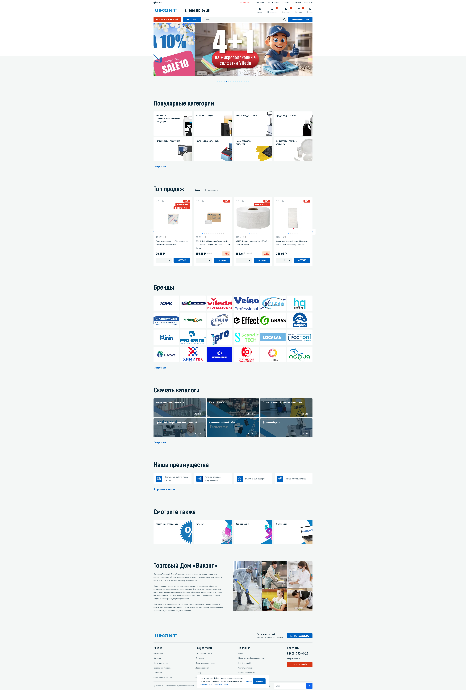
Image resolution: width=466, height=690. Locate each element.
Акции (240, 653)
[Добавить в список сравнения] (162, 201)
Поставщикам (273, 2)
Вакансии (157, 658)
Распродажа (245, 2)
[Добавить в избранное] (157, 201)
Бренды (199, 672)
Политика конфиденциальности (251, 658)
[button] (159, 50)
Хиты (197, 190)
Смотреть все (160, 166)
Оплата (286, 2)
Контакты (308, 2)
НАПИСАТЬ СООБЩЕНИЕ (299, 636)
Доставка (297, 2)
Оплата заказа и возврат (206, 663)
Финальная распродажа (163, 677)
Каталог (194, 19)
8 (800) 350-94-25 (197, 10)
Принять (259, 681)
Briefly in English (244, 663)
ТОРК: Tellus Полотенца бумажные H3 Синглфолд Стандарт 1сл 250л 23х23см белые (213, 244)
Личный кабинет (202, 668)
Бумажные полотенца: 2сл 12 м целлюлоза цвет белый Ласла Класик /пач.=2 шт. (372, 244)
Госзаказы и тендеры (162, 668)
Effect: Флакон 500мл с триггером (330, 241)
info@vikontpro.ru (293, 658)
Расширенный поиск (300, 19)
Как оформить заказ (204, 653)
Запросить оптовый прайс (167, 19)
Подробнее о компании (164, 489)
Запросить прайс (299, 664)
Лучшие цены (211, 190)
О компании (259, 2)
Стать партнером (161, 663)
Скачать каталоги (245, 668)
